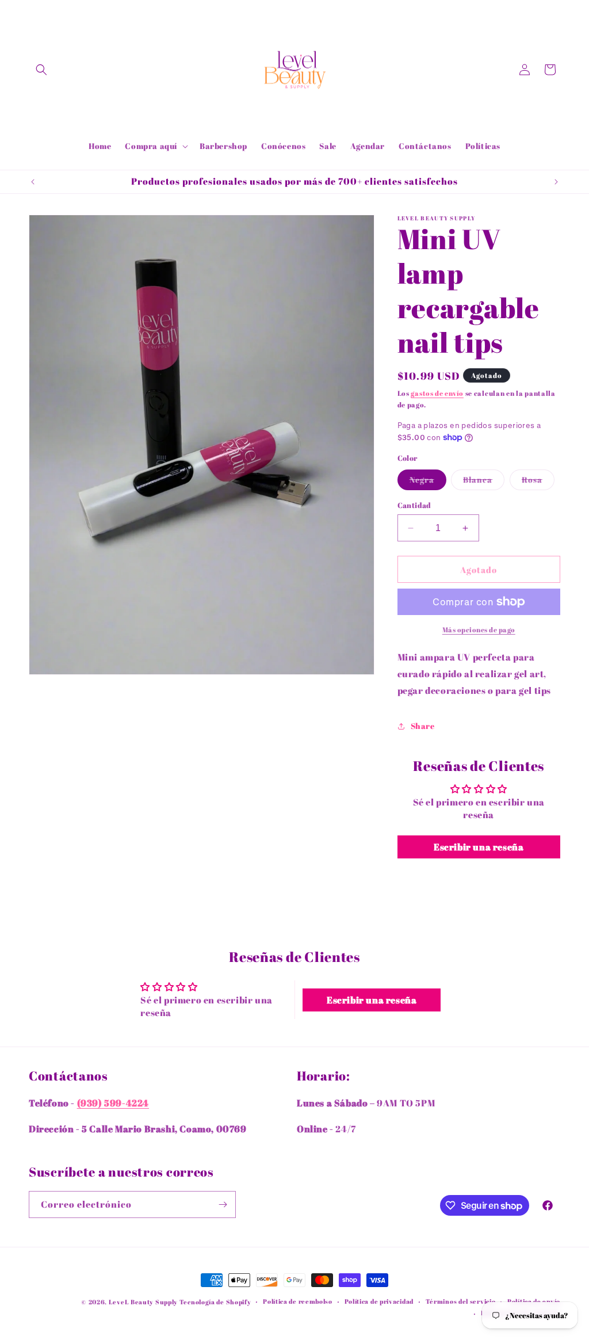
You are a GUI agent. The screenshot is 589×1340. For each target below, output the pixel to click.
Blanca (483, 482)
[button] (41, 69)
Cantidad (414, 505)
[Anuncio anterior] (32, 182)
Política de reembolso (297, 1301)
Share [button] (423, 725)
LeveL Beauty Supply (144, 1301)
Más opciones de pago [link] (478, 629)
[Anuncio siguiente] (556, 182)
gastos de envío (437, 393)
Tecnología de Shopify (215, 1301)
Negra (428, 482)
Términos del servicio (461, 1301)
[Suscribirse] (222, 1204)
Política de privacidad (379, 1301)
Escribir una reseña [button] (478, 847)
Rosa (538, 482)
